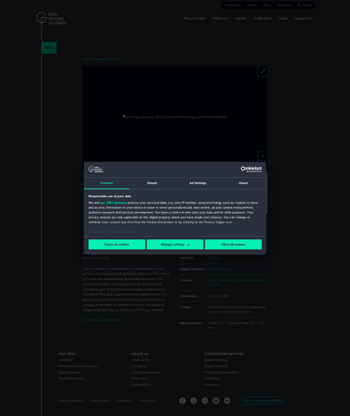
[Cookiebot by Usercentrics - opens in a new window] (244, 169)
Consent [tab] (107, 183)
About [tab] (243, 183)
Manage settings (172, 244)
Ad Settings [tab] (197, 183)
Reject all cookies (117, 244)
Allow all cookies (233, 244)
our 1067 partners (113, 202)
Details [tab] (152, 183)
